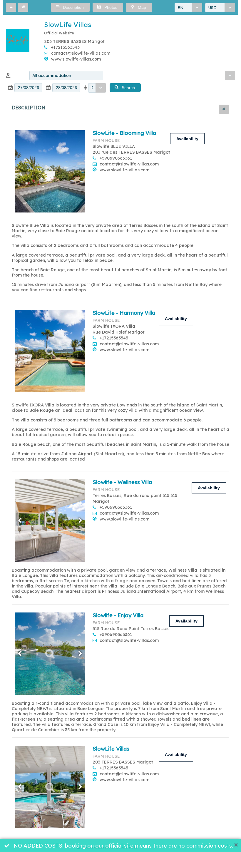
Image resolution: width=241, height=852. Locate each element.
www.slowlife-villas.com (76, 59)
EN (181, 7)
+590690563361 (116, 158)
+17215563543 (65, 47)
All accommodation (51, 75)
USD (212, 7)
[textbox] (28, 87)
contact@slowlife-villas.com (80, 53)
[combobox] (188, 7)
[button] (11, 7)
